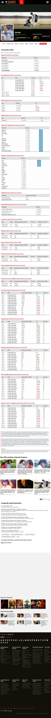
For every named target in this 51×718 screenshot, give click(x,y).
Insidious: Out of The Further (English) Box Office (38, 654)
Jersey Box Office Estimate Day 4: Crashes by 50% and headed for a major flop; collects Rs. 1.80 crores (42, 491)
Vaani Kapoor (46, 655)
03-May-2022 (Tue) (12, 314)
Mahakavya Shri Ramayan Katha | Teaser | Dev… (37, 686)
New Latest (25, 680)
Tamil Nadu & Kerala (6, 150)
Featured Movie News (4, 684)
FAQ (32, 708)
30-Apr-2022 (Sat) (12, 309)
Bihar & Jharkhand (6, 145)
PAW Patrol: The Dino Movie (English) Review (16, 651)
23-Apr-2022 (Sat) (19, 82)
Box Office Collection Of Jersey (8, 536)
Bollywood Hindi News (4, 693)
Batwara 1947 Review (15, 652)
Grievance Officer (27, 708)
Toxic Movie (3, 651)
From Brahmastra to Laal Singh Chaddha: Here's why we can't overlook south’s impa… (44, 623)
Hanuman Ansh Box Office (37, 663)
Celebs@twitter (47, 684)
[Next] (49, 500)
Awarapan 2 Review (15, 655)
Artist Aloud (46, 686)
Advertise (5, 708)
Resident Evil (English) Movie (6, 662)
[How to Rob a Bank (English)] (27, 604)
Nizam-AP (4, 140)
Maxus (3, 177)
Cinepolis (4, 164)
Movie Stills (14, 686)
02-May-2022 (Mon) (12, 312)
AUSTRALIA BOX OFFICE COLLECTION (11, 219)
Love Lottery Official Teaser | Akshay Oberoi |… (37, 690)
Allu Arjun (46, 653)
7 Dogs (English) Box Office (37, 649)
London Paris (5, 186)
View (41, 130)
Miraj (3, 169)
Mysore (3, 142)
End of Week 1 (5, 63)
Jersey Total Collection (30, 534)
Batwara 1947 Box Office (37, 658)
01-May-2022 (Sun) (12, 310)
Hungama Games (47, 687)
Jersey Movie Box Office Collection (23, 540)
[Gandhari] (19, 604)
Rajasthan (4, 138)
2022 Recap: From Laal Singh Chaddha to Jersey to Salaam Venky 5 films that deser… (28, 622)
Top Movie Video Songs (26, 683)
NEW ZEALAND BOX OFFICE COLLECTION (12, 254)
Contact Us (21, 708)
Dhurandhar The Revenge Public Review (26, 660)
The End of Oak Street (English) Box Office (36, 660)
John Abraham (47, 658)
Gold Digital (4, 174)
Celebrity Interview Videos (26, 684)
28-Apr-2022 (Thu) (19, 90)
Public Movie (25, 648)
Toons (13, 690)
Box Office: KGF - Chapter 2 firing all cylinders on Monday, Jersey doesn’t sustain (25, 491)
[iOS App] (11, 711)
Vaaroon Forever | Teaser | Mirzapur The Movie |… (37, 694)
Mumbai (3, 130)
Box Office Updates (4, 686)
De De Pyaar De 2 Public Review (26, 665)
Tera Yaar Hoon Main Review (16, 662)
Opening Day (5, 60)
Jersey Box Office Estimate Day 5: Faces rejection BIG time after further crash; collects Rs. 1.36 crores (8, 491)
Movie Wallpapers (15, 689)
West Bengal (5, 144)
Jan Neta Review (15, 664)
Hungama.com (47, 685)
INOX (3, 162)
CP (2, 135)
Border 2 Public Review (26, 663)
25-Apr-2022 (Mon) (19, 85)
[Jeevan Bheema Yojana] (12, 604)
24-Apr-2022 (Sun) (19, 83)
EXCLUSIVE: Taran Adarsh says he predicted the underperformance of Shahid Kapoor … (11, 622)
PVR (3, 160)
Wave (3, 167)
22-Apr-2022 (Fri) (19, 80)
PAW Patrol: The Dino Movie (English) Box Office (38, 656)
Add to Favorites (12, 26)
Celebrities (9, 637)
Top (47, 647)
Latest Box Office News (5, 685)
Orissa (3, 149)
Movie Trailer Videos (26, 685)
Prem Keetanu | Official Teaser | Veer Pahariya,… (37, 692)
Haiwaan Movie (3, 659)
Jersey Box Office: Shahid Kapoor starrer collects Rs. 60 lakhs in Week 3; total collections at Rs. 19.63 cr (8, 471)
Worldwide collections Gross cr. (9, 214)
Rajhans (3, 170)
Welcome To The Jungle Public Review (26, 656)
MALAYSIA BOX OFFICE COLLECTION (11, 242)
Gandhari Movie (3, 654)
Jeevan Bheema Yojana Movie (5, 653)
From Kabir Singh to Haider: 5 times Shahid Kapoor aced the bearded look (12, 615)
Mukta (3, 172)
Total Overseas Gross (7, 199)
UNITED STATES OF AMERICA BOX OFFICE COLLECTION (16, 278)
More (18, 536)
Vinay (3, 184)
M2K (3, 181)
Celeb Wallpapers (15, 685)
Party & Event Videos (26, 686)
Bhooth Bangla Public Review (26, 658)
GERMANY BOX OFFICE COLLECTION (11, 231)
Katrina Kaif (46, 650)
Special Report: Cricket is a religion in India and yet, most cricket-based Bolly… (28, 615)
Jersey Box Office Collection (17, 534)
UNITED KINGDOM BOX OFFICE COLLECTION (13, 265)
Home (1, 708)
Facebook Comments (6, 542)
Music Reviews (47, 691)
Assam (3, 147)
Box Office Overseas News (5, 689)
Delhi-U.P (4, 132)
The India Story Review (16, 663)
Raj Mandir (4, 188)
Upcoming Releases (4, 691)
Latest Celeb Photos (15, 684)
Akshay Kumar (46, 649)
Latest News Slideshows (5, 690)
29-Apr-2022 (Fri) (12, 307)
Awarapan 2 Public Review (25, 653)
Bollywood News (3, 683)
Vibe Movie (3, 661)
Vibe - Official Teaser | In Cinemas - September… (37, 683)
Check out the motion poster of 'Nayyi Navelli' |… (38, 688)
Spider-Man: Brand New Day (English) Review (16, 660)
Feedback (16, 708)
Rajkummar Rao (47, 662)
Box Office (38, 647)
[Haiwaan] (42, 604)
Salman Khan (46, 657)
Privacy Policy (10, 708)
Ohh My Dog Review (15, 656)
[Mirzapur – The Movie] (34, 604)
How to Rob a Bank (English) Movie (5, 656)
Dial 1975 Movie (3, 650)
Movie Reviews (3, 692)
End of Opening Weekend (7, 61)
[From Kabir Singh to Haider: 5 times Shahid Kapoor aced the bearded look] (4, 616)
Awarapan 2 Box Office (36, 657)
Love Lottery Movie (4, 660)
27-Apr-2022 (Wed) (19, 88)
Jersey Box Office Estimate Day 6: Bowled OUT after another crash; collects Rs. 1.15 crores (42, 471)
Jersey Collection (5, 534)
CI (2, 137)
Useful (47, 680)
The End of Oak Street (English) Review (16, 654)
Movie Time (4, 165)
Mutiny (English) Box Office (37, 652)
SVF (3, 176)
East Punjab (4, 133)
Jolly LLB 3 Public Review (26, 667)
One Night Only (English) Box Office (38, 651)
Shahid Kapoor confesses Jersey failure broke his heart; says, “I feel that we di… (44, 615)
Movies (3, 637)
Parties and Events (15, 683)
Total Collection (6, 70)
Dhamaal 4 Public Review (26, 654)
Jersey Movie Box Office (7, 540)
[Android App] (8, 711)
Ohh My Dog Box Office (37, 662)
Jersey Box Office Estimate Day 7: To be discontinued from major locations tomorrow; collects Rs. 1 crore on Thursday (25, 471)
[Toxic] (4, 604)
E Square (4, 183)
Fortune (3, 179)
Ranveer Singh (46, 651)
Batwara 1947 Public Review (25, 651)
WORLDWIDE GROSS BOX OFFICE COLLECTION (13, 204)
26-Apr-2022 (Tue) (19, 87)
